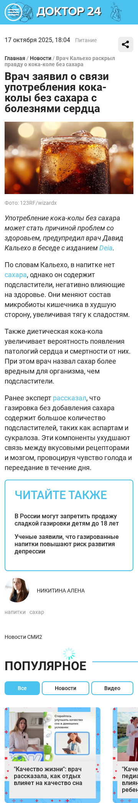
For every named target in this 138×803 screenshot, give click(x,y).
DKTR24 (69, 12)
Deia (106, 248)
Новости (40, 58)
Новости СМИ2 (23, 637)
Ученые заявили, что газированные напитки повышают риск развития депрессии (67, 544)
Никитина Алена (61, 591)
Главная (15, 58)
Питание (86, 40)
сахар (37, 612)
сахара (16, 275)
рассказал (69, 398)
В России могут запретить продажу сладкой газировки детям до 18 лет (67, 519)
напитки (15, 612)
